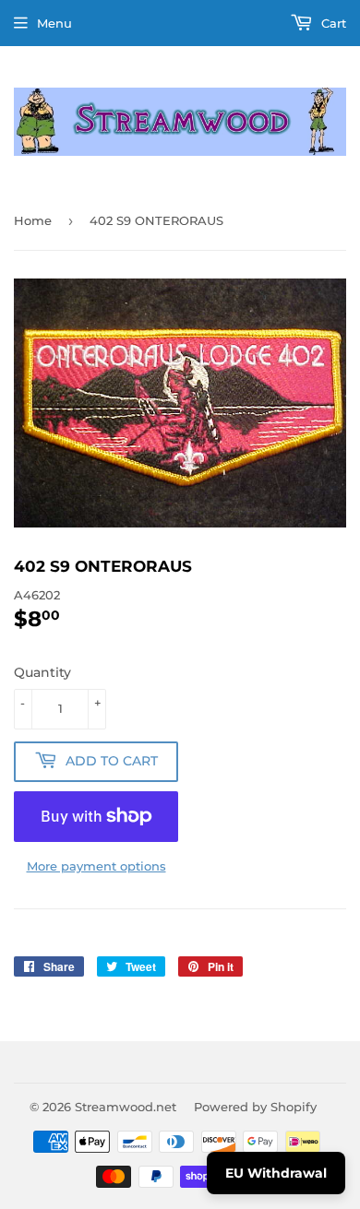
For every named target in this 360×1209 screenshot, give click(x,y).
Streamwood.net (125, 1106)
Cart (332, 23)
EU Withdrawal (276, 1173)
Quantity (42, 672)
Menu (54, 23)
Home (33, 220)
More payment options (96, 866)
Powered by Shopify (255, 1106)
